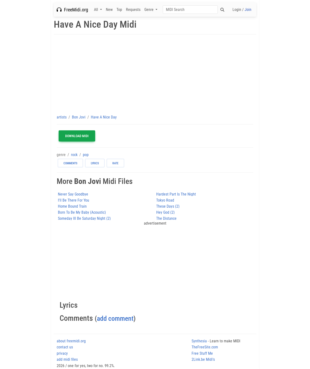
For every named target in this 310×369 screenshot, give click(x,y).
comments (70, 163)
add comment (115, 318)
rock (74, 154)
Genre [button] (149, 9)
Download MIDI (77, 136)
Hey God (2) (165, 212)
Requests (133, 9)
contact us (65, 347)
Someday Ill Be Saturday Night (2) (84, 218)
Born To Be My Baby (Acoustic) (82, 212)
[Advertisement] (155, 74)
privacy (62, 353)
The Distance (166, 218)
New (109, 9)
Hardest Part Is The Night (176, 194)
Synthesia (199, 341)
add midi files (67, 359)
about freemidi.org (71, 341)
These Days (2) (167, 206)
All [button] (96, 9)
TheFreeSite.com (205, 347)
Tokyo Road (165, 200)
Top (119, 9)
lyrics (95, 163)
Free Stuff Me (202, 353)
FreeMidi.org (75, 10)
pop (86, 154)
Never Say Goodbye (73, 194)
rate (115, 163)
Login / (241, 9)
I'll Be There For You (73, 200)
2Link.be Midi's (203, 359)
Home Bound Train (72, 206)
